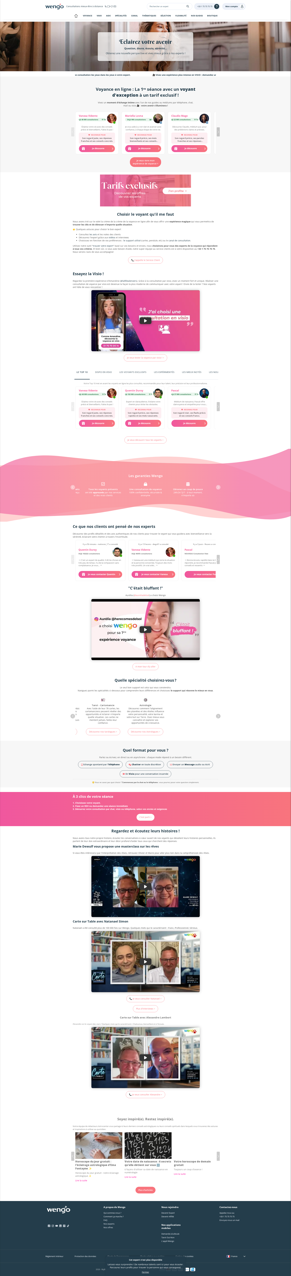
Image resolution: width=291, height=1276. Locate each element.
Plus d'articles (145, 1190)
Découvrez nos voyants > (188, 731)
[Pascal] (204, 393)
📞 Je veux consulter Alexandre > (145, 1094)
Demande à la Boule (170, 1233)
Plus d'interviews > (145, 1008)
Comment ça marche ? (114, 1216)
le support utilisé (132, 240)
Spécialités (121, 15)
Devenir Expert (168, 1212)
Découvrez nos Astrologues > (103, 731)
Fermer (145, 1272)
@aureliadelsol (141, 595)
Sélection (166, 15)
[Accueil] (54, 6)
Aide (108, 15)
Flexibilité (180, 15)
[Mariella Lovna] (158, 119)
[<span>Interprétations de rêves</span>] (145, 710)
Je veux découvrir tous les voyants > (145, 439)
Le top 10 (82, 372)
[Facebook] (49, 1226)
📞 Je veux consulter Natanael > (145, 998)
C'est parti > (145, 817)
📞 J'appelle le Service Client (145, 260)
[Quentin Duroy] (158, 393)
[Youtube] (56, 1226)
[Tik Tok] (68, 1226)
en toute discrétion (146, 764)
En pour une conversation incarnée (146, 773)
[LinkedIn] (60, 1226)
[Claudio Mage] (204, 119)
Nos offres (108, 1227)
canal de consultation (179, 240)
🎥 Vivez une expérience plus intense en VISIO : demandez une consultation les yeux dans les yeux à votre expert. (168, 74)
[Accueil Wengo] (58, 1210)
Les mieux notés (191, 372)
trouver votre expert (103, 245)
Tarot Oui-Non (167, 1237)
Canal (134, 15)
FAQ (105, 1220)
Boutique (212, 15)
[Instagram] (53, 1226)
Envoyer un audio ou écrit (191, 764)
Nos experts (109, 1223)
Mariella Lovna (134, 115)
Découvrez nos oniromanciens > (145, 730)
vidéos (112, 237)
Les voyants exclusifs (132, 372)
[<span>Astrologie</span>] (103, 711)
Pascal (175, 390)
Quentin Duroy (134, 390)
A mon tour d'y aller (145, 666)
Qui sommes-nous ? (112, 1212)
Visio (99, 15)
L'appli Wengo (167, 1241)
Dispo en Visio (103, 372)
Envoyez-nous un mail (229, 1220)
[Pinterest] (64, 1226)
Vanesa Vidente (88, 115)
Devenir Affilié (167, 1216)
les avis (93, 234)
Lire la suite (81, 1180)
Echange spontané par (101, 764)
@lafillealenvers (129, 280)
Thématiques (149, 15)
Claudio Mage (179, 115)
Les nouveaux (217, 372)
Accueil (76, 16)
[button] (218, 131)
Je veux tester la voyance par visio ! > (145, 357)
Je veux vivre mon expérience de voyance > (145, 162)
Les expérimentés (164, 372)
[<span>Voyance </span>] (188, 711)
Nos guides (197, 15)
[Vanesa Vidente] (112, 119)
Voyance (87, 15)
